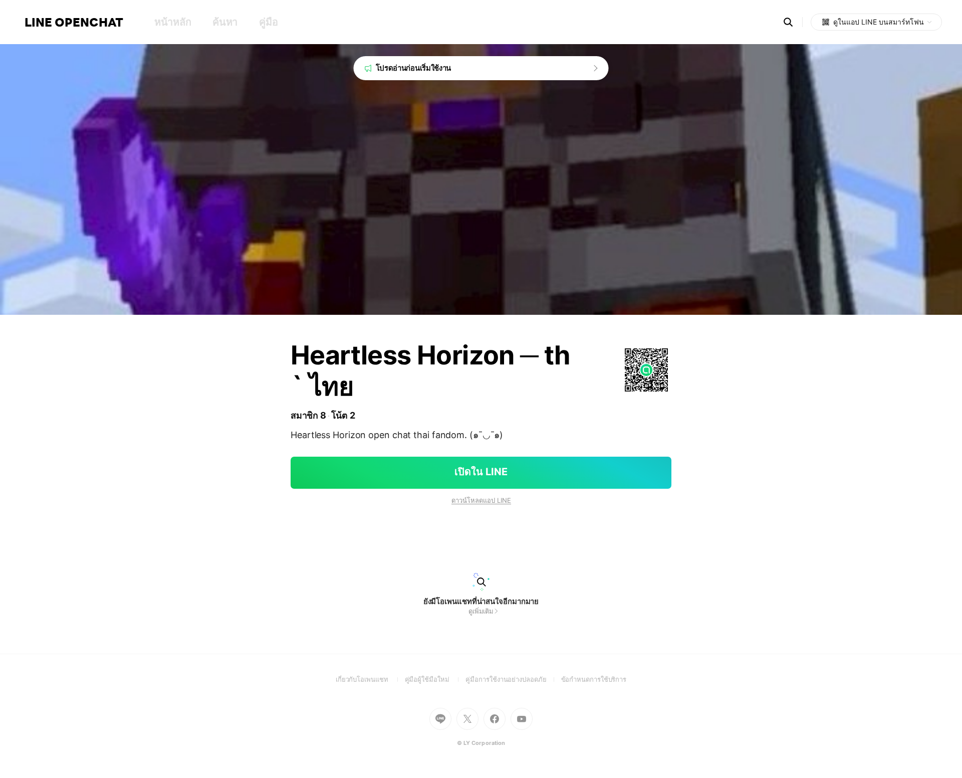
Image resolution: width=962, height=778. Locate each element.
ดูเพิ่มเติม (481, 611)
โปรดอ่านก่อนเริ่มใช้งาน (413, 68)
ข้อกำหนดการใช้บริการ (594, 679)
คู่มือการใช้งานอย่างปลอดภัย (513, 679)
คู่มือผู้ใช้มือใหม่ (435, 679)
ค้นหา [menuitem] (224, 22)
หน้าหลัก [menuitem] (172, 22)
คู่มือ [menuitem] (268, 22)
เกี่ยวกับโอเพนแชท (370, 679)
